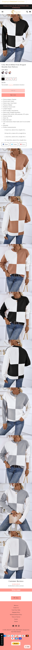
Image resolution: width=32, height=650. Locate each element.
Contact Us (16, 607)
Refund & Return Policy (16, 614)
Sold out (13, 90)
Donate (16, 621)
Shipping (10, 84)
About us (16, 605)
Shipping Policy (16, 612)
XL (15, 79)
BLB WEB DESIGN (16, 631)
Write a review (16, 590)
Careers (16, 619)
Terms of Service (16, 617)
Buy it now (13, 95)
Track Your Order (16, 610)
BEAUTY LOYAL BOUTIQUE (14, 630)
